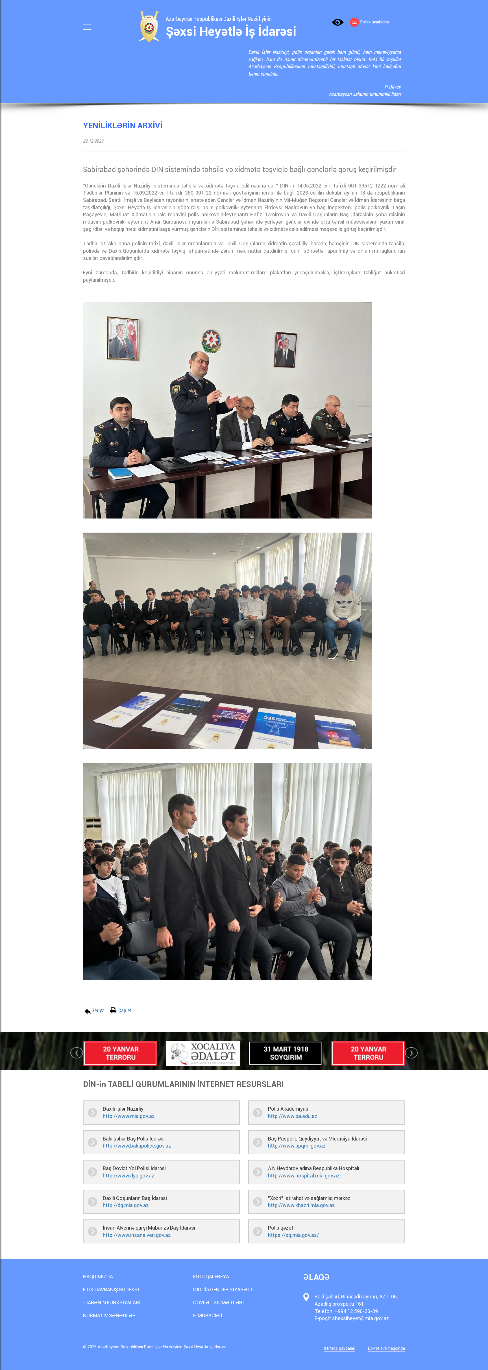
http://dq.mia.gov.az (126, 1205)
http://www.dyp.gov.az (128, 1176)
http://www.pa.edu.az (292, 1116)
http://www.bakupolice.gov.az (137, 1146)
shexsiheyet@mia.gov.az (360, 1318)
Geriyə (97, 1010)
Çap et (125, 1010)
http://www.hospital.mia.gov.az (304, 1176)
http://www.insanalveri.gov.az (137, 1235)
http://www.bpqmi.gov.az (297, 1146)
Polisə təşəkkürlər (374, 22)
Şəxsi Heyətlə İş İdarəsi (231, 31)
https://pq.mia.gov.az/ (293, 1235)
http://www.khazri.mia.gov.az (301, 1205)
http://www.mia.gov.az (129, 1116)
